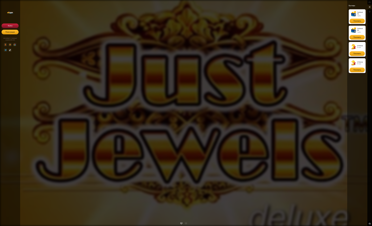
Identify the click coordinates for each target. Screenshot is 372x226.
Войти (10, 26)
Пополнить (357, 21)
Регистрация (10, 32)
